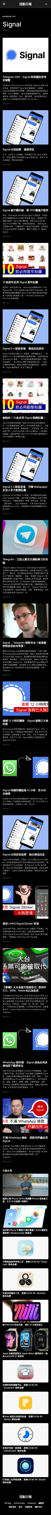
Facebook (31, 1503)
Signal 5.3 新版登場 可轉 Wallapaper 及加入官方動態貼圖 (25, 488)
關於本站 (38, 1507)
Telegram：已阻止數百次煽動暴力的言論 (25, 560)
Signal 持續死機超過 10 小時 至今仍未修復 (24, 791)
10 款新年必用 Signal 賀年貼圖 (20, 282)
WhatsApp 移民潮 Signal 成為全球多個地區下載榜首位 (25, 1064)
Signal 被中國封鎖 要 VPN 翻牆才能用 (25, 210)
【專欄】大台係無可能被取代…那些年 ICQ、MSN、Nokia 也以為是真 (24, 988)
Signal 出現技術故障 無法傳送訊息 (24, 854)
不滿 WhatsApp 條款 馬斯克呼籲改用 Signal (25, 1139)
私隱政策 (28, 1507)
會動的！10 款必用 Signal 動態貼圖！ (24, 417)
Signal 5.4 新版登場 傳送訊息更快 (23, 348)
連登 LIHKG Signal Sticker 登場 (21, 923)
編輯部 (41, 1503)
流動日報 (25, 4)
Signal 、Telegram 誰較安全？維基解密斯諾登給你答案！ (24, 644)
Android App (19, 1503)
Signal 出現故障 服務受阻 (18, 149)
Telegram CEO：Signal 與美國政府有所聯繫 (24, 78)
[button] (4, 4)
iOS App (7, 1503)
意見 (20, 1507)
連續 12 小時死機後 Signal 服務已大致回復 (25, 722)
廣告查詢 (12, 1507)
